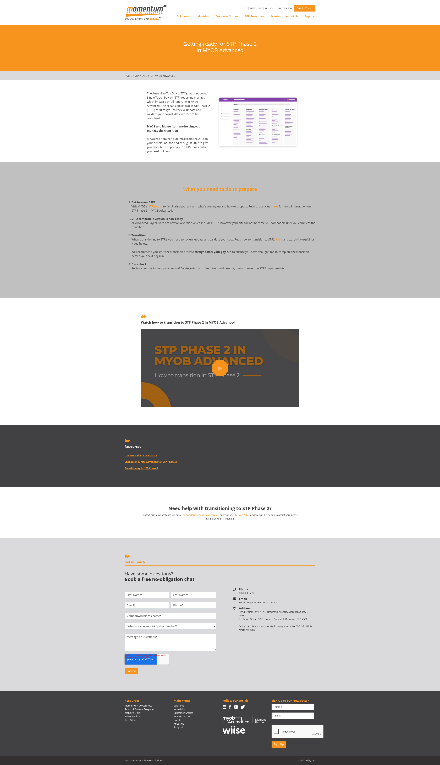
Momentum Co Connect (138, 705)
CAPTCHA (277, 722)
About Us (292, 16)
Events (275, 16)
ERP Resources (254, 16)
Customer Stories (227, 16)
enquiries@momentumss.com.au (258, 602)
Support (310, 16)
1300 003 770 (246, 593)
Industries (202, 16)
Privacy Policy (132, 716)
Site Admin (131, 720)
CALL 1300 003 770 (281, 8)
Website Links (132, 712)
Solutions (183, 16)
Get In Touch (305, 8)
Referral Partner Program (139, 709)
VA (313, 760)
